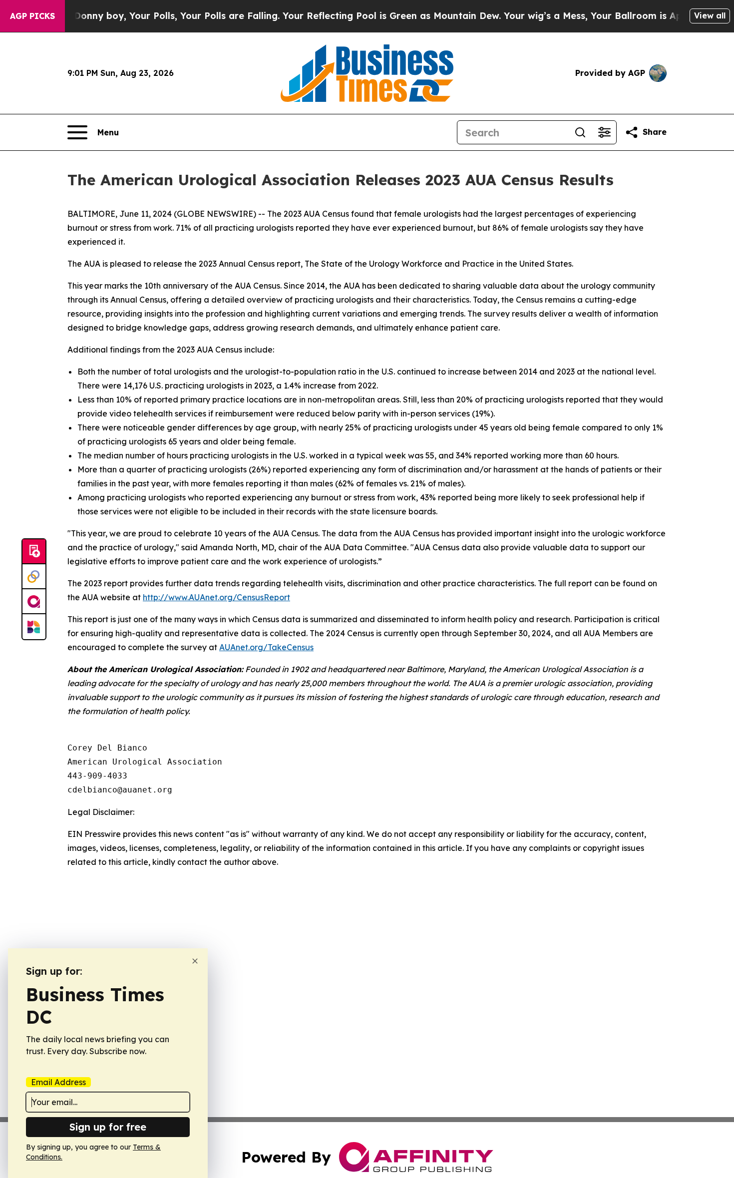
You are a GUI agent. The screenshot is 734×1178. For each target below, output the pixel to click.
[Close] (195, 961)
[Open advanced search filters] (604, 132)
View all (710, 15)
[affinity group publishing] (33, 601)
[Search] (580, 132)
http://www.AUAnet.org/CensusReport (216, 597)
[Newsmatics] (33, 626)
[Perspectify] (33, 576)
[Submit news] (33, 551)
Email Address (58, 1082)
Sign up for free (107, 1127)
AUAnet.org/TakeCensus (266, 647)
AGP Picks (32, 16)
